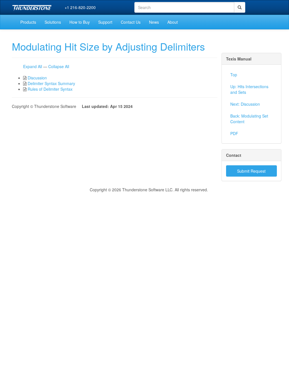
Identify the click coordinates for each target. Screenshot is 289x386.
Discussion (37, 78)
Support (105, 22)
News (154, 22)
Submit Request (251, 171)
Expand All (32, 66)
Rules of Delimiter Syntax (50, 89)
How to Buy (79, 22)
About (172, 22)
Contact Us (131, 22)
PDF (234, 133)
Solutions (53, 22)
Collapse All (58, 66)
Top (233, 74)
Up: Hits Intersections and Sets (249, 89)
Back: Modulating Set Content (249, 118)
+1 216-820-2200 (80, 7)
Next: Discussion (245, 104)
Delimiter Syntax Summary (51, 83)
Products (28, 22)
